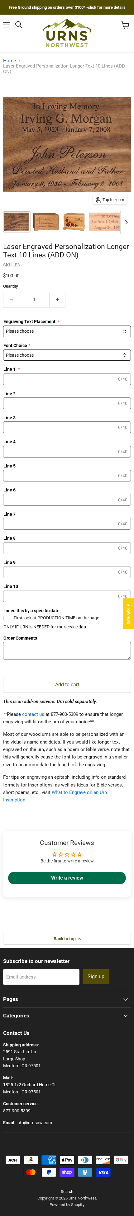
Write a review (67, 878)
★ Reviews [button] (128, 613)
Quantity (10, 286)
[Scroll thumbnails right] (125, 222)
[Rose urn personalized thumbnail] (74, 222)
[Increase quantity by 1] (57, 300)
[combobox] (67, 331)
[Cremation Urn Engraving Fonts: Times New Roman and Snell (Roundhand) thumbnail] (16, 222)
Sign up (96, 976)
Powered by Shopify (67, 1204)
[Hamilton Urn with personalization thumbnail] (46, 222)
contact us (33, 714)
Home (9, 60)
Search (67, 1191)
